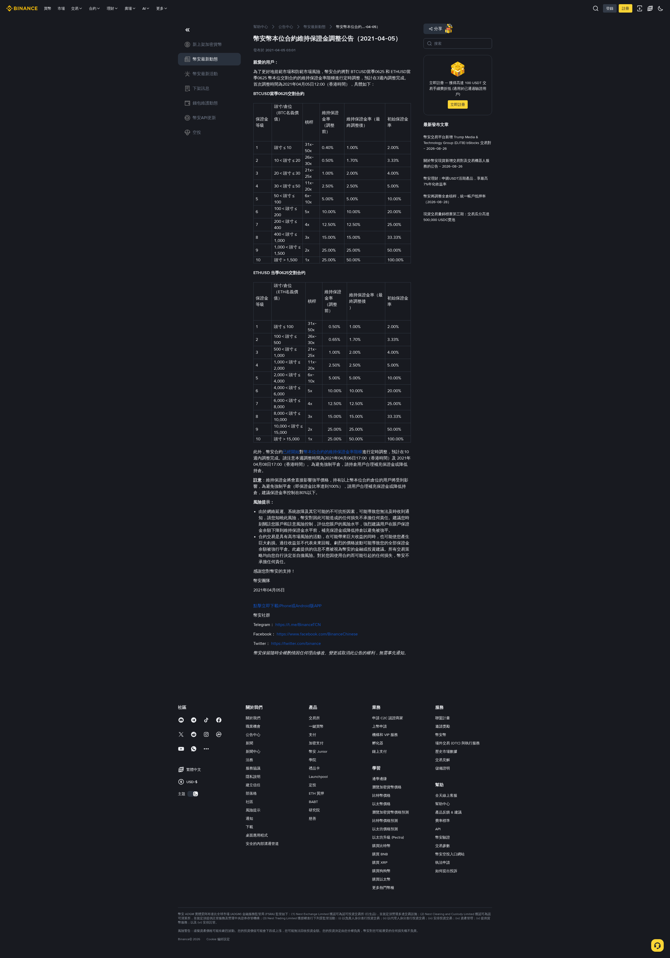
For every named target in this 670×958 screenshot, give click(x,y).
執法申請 (442, 862)
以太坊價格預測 (385, 829)
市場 (61, 8)
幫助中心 (442, 803)
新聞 (249, 743)
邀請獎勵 (442, 726)
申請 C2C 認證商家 (387, 718)
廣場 (128, 8)
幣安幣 (440, 734)
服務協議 (253, 768)
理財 (110, 8)
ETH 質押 (316, 793)
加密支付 (316, 743)
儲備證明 (442, 768)
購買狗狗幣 (381, 870)
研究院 (314, 810)
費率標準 (442, 820)
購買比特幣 (381, 845)
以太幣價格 (381, 803)
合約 (92, 8)
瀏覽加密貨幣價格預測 (390, 812)
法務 (249, 759)
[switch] (192, 794)
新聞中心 (253, 751)
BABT (313, 801)
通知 (249, 818)
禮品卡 (314, 768)
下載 (249, 826)
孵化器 (377, 743)
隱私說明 (253, 776)
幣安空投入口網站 (450, 854)
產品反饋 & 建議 (448, 812)
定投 (312, 785)
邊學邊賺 (379, 778)
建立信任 (253, 785)
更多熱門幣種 (383, 887)
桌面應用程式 (257, 835)
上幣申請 (379, 726)
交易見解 (442, 759)
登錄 (609, 8)
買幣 (47, 8)
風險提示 (253, 810)
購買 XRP (379, 862)
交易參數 (442, 845)
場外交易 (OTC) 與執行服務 (457, 743)
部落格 (251, 793)
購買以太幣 (381, 879)
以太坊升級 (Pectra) (388, 837)
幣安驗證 (442, 837)
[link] (209, 44)
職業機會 (253, 726)
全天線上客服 (446, 795)
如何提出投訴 (446, 870)
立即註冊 (457, 104)
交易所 (314, 718)
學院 (312, 759)
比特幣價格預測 (385, 820)
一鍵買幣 (316, 726)
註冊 (625, 8)
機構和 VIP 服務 (385, 734)
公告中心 (253, 734)
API (437, 829)
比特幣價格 (381, 795)
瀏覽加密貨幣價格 (386, 787)
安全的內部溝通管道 (262, 843)
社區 (249, 801)
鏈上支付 (379, 751)
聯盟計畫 (442, 718)
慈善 (312, 818)
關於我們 (253, 718)
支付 (312, 734)
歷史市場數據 (446, 751)
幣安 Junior (318, 751)
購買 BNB (380, 854)
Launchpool (318, 776)
